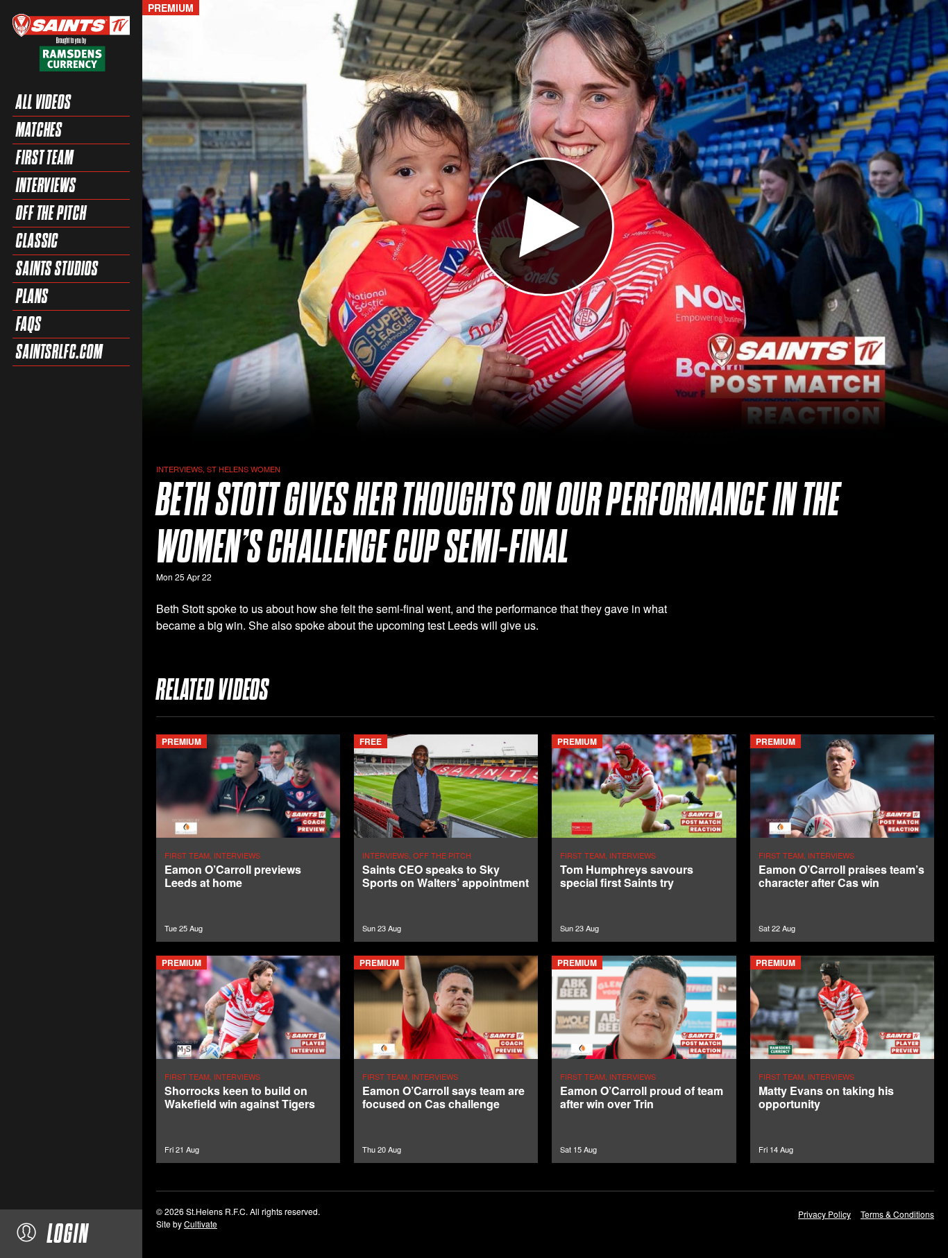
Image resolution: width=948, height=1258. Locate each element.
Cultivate (200, 1224)
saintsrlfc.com (59, 351)
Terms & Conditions (897, 1214)
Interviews (46, 185)
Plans (32, 296)
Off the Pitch (51, 213)
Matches (39, 129)
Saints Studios (57, 268)
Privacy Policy (824, 1214)
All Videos (43, 102)
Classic (37, 240)
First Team (45, 157)
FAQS (29, 323)
